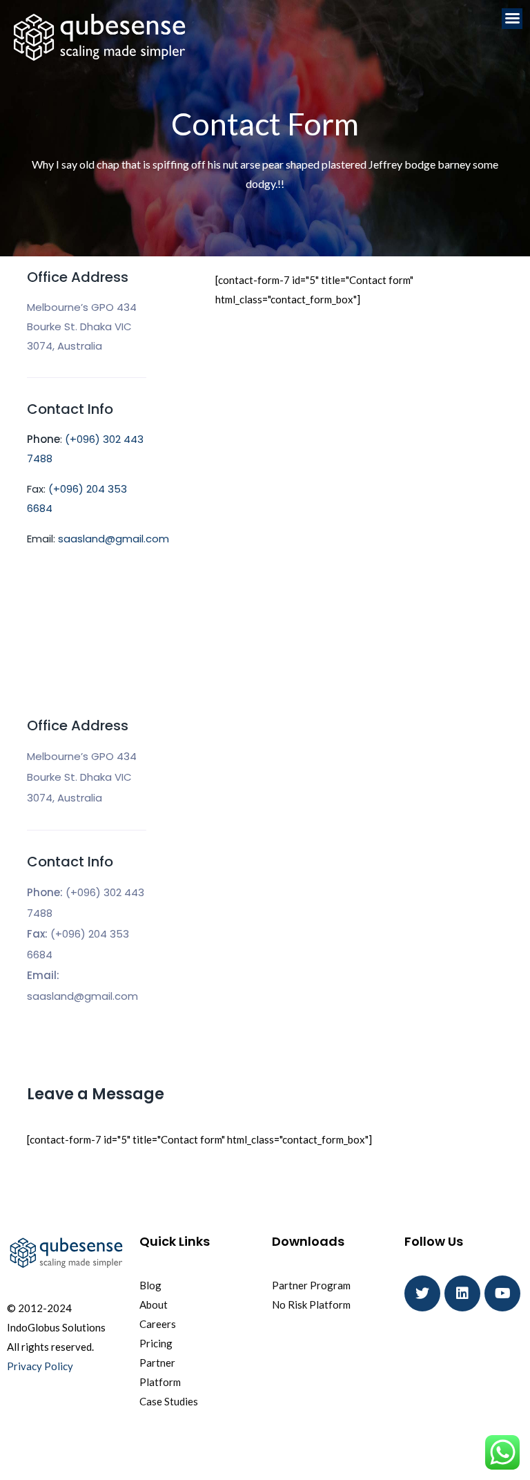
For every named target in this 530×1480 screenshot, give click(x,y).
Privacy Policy (40, 1366)
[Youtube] (502, 1293)
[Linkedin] (462, 1293)
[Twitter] (422, 1293)
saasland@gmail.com (113, 538)
